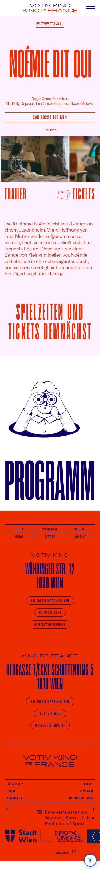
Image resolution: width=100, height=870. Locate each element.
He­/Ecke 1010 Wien (50, 677)
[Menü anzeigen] (88, 8)
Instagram (7, 809)
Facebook (93, 809)
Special (50, 24)
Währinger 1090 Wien (50, 576)
